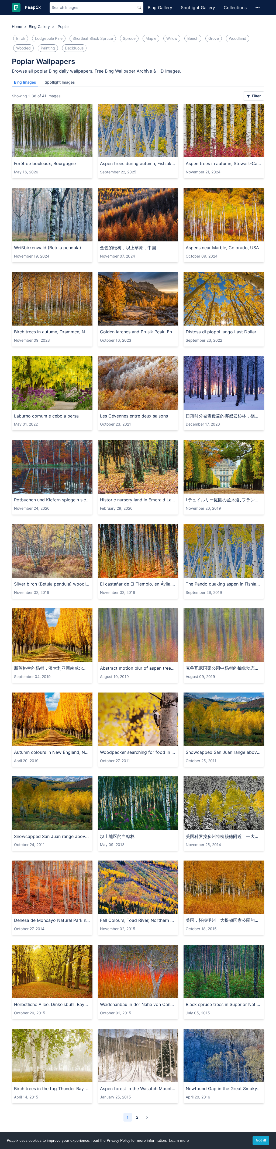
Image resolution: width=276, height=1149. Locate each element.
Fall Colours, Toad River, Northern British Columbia (138, 920)
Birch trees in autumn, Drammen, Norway (52, 331)
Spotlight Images (60, 82)
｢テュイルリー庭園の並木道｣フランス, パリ (224, 499)
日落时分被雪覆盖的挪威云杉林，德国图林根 (224, 416)
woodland (237, 38)
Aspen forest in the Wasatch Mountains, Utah (138, 1088)
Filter (256, 96)
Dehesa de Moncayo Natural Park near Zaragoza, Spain (52, 920)
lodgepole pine (49, 38)
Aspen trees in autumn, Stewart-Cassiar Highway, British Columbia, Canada (224, 163)
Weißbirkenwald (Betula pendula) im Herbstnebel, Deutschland (52, 247)
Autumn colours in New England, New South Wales (52, 752)
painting (48, 48)
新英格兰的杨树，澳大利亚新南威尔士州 (52, 668)
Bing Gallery (160, 7)
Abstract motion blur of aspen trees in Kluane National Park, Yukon (138, 668)
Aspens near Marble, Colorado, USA (222, 247)
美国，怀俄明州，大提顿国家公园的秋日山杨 (224, 920)
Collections (235, 7)
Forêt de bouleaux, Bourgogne (45, 163)
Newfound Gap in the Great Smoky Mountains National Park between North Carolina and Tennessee (224, 1088)
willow (171, 38)
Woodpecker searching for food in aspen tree (138, 752)
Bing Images (25, 82)
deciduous (74, 48)
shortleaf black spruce (93, 38)
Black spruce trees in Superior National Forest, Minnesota (224, 1004)
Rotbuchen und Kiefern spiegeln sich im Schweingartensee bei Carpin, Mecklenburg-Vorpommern (52, 499)
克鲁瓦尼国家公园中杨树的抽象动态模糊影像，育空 (224, 668)
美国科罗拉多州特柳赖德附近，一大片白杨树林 (224, 836)
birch (20, 38)
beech (192, 38)
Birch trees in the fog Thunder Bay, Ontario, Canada (52, 1088)
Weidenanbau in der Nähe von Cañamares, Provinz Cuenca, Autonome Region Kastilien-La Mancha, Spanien (138, 1004)
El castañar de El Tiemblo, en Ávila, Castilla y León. (138, 584)
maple (151, 38)
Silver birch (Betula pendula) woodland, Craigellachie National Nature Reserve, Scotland (52, 584)
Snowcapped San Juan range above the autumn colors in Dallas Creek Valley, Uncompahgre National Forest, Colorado (224, 752)
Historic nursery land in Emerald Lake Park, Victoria (138, 499)
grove (213, 38)
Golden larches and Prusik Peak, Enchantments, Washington (138, 331)
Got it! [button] (261, 1140)
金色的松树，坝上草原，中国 (128, 247)
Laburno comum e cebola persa (46, 416)
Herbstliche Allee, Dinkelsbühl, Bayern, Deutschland (52, 1004)
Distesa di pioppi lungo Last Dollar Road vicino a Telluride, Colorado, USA (224, 331)
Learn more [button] (179, 1140)
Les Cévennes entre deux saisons (134, 416)
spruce (129, 38)
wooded (23, 48)
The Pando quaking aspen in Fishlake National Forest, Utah (224, 584)
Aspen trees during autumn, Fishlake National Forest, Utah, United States (138, 163)
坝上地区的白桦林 (117, 836)
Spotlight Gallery (198, 7)
